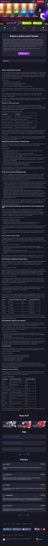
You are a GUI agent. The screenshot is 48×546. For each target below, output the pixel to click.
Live (9, 523)
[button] (46, 14)
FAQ (31, 523)
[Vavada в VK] (38, 529)
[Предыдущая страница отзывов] (20, 515)
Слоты (4, 523)
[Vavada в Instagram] (35, 529)
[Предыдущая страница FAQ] (20, 454)
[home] (5, 1)
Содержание (25, 523)
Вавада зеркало (24, 53)
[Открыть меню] (46, 1)
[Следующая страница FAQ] (28, 454)
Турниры (18, 523)
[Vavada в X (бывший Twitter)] (41, 529)
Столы (13, 523)
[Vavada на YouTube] (44, 529)
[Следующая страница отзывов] (28, 515)
